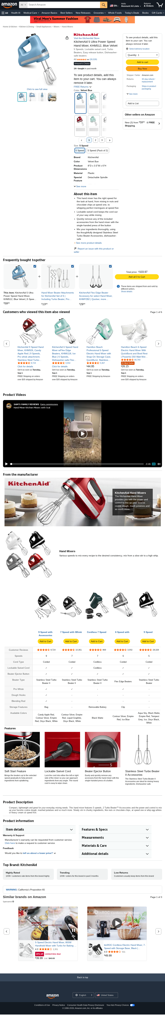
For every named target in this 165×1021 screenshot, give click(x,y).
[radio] (22, 97)
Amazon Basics (49, 12)
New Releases (83, 12)
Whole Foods (115, 12)
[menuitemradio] (153, 464)
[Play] (5, 464)
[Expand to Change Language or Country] (91, 995)
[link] (58, 276)
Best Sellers (66, 12)
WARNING (11, 889)
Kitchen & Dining (26, 27)
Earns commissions (49, 404)
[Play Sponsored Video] (117, 923)
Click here (10, 843)
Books (145, 12)
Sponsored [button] (7, 901)
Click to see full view (37, 89)
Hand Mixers (67, 27)
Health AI (15, 12)
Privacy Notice (58, 1005)
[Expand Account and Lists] (140, 6)
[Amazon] (9, 5)
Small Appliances (43, 27)
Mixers (56, 27)
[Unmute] (159, 464)
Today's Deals (132, 12)
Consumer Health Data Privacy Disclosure (85, 1005)
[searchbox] (63, 5)
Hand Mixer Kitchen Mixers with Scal (32, 407)
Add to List (133, 103)
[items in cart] (160, 5)
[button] (5, 13)
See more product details (89, 243)
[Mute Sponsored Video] (73, 936)
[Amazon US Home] (52, 996)
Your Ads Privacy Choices (118, 1005)
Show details (126, 291)
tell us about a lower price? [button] (38, 853)
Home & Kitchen (10, 27)
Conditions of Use (42, 1005)
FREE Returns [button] (81, 86)
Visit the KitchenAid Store (86, 38)
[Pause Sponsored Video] (73, 930)
